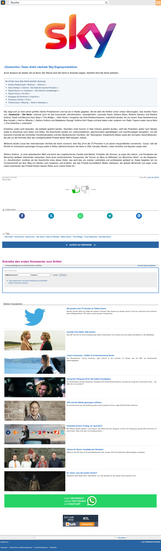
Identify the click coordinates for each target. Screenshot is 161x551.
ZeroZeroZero (105, 236)
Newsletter (53, 547)
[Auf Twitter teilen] (51, 216)
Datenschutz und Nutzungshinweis (21, 547)
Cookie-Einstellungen (41, 547)
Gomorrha (19, 236)
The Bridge (78, 236)
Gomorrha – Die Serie (34, 236)
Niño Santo (66, 236)
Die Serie (9, 236)
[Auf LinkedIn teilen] (139, 216)
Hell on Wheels (52, 236)
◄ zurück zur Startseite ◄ (80, 244)
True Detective (90, 236)
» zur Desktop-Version (150, 542)
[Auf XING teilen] (109, 216)
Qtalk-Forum (4, 542)
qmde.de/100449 (153, 177)
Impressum (4, 547)
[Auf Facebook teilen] (22, 216)
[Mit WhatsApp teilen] (80, 216)
